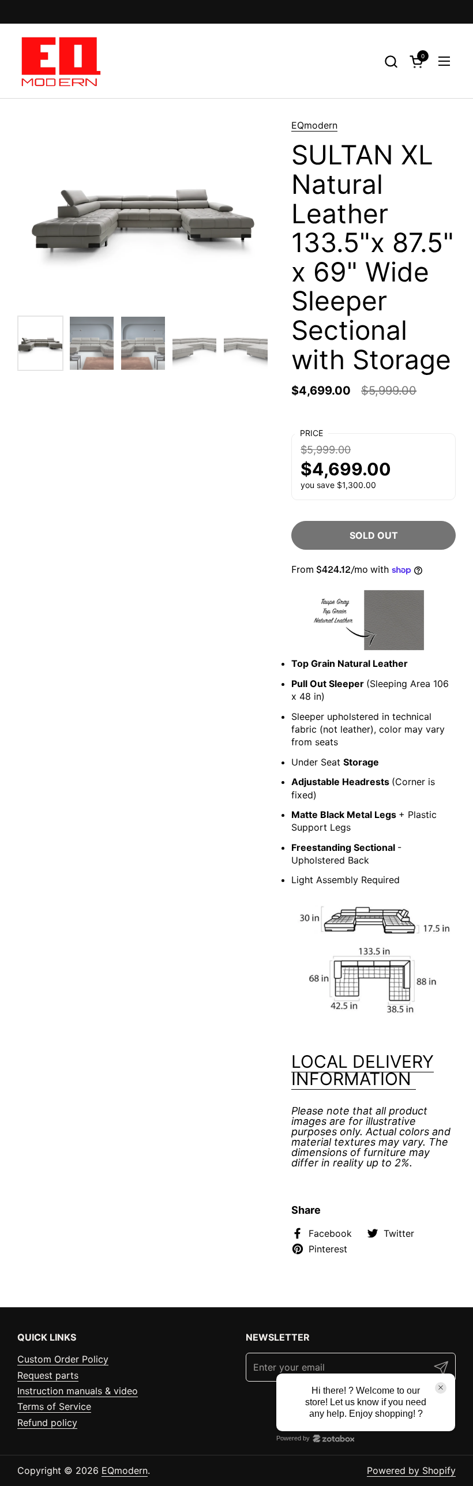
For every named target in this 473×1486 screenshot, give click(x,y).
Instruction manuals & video (77, 1391)
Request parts (47, 1375)
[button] (391, 61)
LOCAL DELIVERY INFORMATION (362, 1070)
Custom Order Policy (62, 1359)
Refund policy (47, 1422)
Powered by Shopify (411, 1470)
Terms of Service (54, 1406)
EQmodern (314, 125)
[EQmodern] (59, 61)
